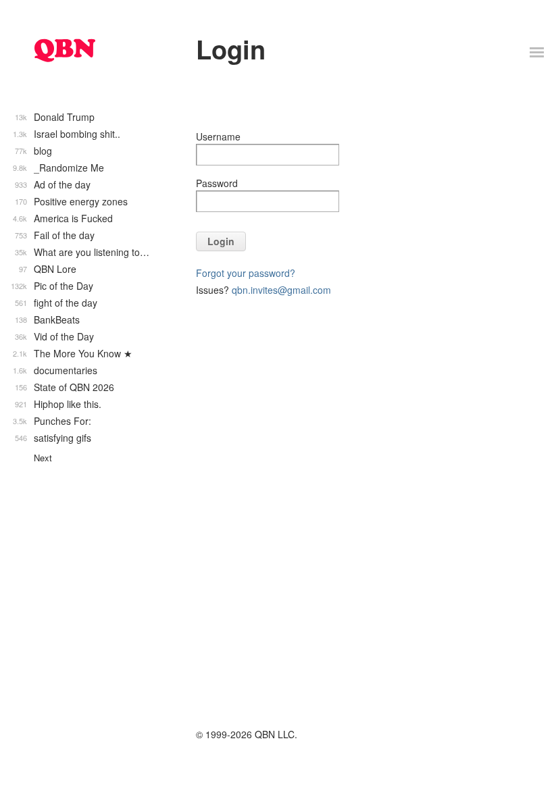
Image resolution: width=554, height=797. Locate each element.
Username (218, 136)
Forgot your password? (245, 273)
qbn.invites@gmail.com (281, 290)
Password (217, 183)
